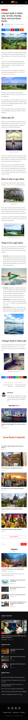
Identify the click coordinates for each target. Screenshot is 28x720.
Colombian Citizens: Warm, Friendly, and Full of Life (11, 529)
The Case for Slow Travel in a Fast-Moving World (12, 569)
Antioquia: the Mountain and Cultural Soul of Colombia (12, 509)
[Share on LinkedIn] (17, 30)
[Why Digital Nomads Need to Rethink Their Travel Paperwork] (5, 581)
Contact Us (16, 712)
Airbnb (7, 61)
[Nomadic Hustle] (14, 2)
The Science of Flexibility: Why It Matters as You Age (11, 694)
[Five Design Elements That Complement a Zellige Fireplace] (5, 651)
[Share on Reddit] (22, 30)
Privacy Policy (7, 712)
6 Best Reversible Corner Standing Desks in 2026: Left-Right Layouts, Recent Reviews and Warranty (18, 603)
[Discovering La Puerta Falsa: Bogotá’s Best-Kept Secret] (14, 459)
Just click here (8, 303)
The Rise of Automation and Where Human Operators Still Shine (14, 691)
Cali (6, 155)
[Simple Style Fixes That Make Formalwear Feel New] (5, 665)
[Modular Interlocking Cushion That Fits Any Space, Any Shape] (5, 589)
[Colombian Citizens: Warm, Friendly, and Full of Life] (14, 520)
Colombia (4, 10)
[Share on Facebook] (3, 30)
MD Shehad (7, 24)
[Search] (26, 2)
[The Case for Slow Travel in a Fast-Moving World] (14, 560)
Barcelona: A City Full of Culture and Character (17, 594)
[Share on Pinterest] (12, 30)
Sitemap (22, 712)
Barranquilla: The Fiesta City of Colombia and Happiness (12, 488)
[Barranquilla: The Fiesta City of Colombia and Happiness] (14, 480)
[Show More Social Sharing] (25, 30)
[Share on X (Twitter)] (8, 30)
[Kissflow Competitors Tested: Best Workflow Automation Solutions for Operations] (14, 627)
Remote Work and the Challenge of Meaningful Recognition (13, 677)
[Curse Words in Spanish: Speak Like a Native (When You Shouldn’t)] (14, 437)
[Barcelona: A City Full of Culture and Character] (5, 596)
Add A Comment (14, 536)
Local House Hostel (10, 185)
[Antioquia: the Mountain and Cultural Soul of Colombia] (14, 500)
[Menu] (2, 2)
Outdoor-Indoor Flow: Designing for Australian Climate (12, 688)
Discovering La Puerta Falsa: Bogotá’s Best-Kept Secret (11, 468)
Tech (3, 633)
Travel (3, 566)
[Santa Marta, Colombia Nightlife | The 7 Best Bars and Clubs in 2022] (14, 415)
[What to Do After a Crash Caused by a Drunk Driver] (5, 658)
